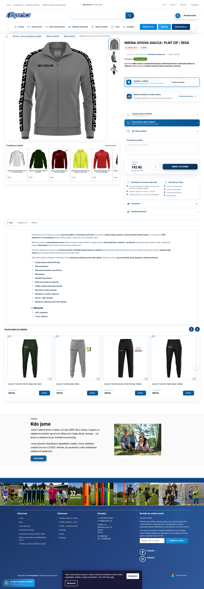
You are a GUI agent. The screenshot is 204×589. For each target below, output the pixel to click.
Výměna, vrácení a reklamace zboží (32, 544)
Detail (44, 393)
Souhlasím (132, 576)
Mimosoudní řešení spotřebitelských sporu (32, 538)
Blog (21, 522)
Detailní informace (138, 212)
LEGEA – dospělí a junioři (68, 526)
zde (112, 577)
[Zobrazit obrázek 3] (114, 69)
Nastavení (71, 583)
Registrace (195, 5)
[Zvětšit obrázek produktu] (55, 89)
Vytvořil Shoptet (181, 575)
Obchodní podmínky (33, 5)
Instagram (151, 557)
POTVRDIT (177, 540)
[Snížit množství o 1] (160, 168)
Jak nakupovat (18, 5)
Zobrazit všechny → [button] (111, 145)
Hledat (130, 15)
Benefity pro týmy (176, 182)
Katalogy (62, 530)
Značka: (173, 54)
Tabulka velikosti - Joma (68, 522)
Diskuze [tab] (34, 223)
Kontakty (62, 538)
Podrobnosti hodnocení (156, 54)
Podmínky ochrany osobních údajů (54, 5)
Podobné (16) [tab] (22, 223)
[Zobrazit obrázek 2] (114, 56)
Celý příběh (38, 458)
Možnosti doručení (186, 96)
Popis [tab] (11, 223)
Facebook (150, 550)
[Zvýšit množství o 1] (160, 165)
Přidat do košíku (180, 167)
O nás (9, 5)
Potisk (61, 534)
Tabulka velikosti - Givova (68, 518)
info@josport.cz (105, 521)
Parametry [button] (135, 204)
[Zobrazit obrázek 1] (114, 44)
